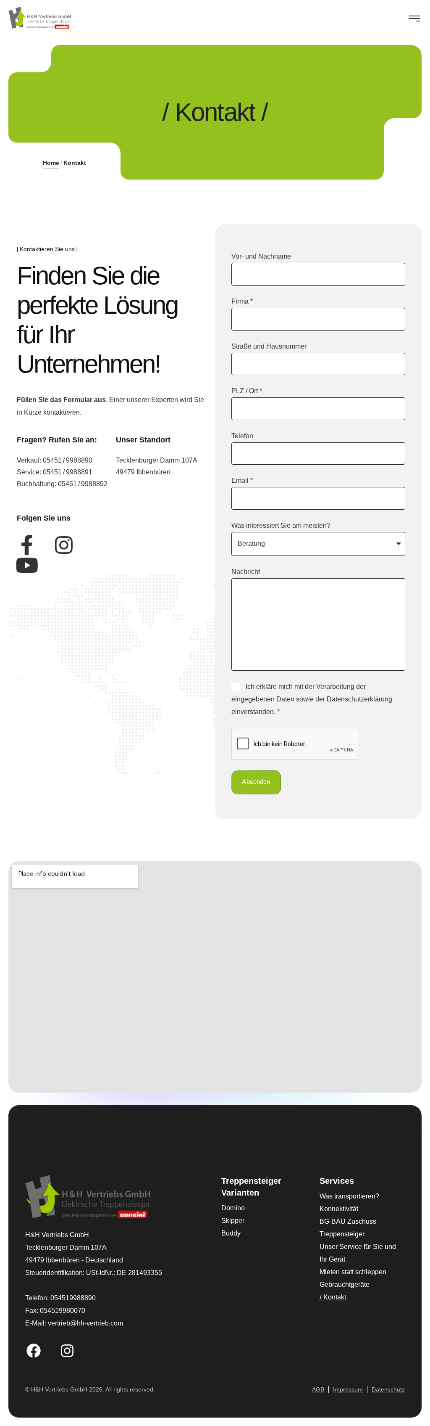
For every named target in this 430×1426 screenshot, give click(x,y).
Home (51, 162)
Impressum (348, 1389)
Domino (233, 1208)
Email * (242, 480)
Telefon (242, 435)
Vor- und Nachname (261, 256)
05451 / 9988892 (83, 483)
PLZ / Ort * (246, 390)
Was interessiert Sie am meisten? (280, 525)
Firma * (242, 301)
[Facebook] (33, 1350)
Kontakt (334, 1297)
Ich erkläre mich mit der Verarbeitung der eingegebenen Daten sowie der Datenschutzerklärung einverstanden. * (311, 699)
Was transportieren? (349, 1196)
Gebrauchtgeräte (345, 1284)
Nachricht (245, 571)
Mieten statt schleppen (353, 1271)
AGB (318, 1389)
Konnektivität (339, 1208)
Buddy (231, 1233)
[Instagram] (64, 545)
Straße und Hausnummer (269, 346)
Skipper (232, 1220)
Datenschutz (388, 1389)
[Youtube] (27, 565)
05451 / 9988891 (67, 472)
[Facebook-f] (27, 545)
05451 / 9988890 (67, 460)
